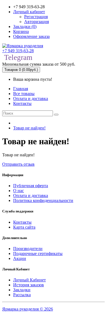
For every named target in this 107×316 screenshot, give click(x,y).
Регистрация (36, 16)
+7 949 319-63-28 (18, 50)
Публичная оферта (30, 185)
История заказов (28, 284)
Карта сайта (24, 227)
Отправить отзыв (18, 164)
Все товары (24, 93)
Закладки (21, 289)
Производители (28, 248)
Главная (20, 88)
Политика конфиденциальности (43, 200)
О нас (18, 190)
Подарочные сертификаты (38, 253)
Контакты (22, 103)
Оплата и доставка (30, 98)
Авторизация (36, 21)
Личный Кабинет (29, 280)
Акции (19, 258)
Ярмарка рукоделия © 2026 (27, 309)
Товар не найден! (29, 128)
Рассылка (22, 294)
